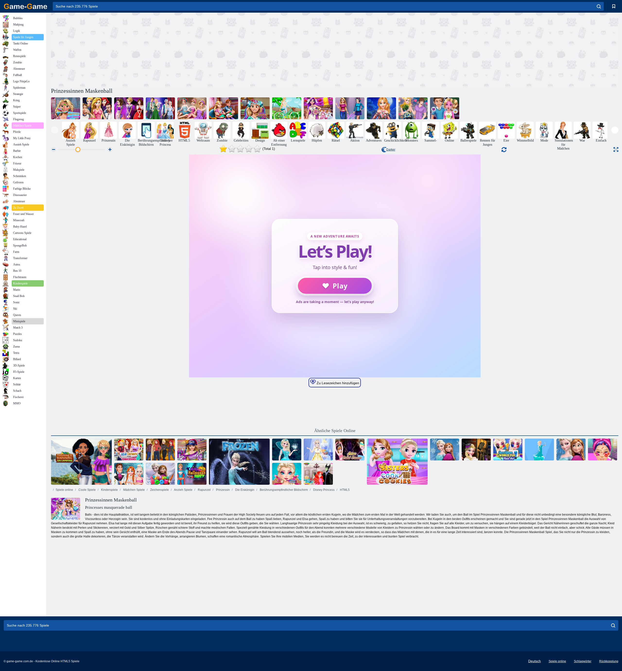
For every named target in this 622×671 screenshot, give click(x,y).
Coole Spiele (87, 490)
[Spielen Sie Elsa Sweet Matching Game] (239, 462)
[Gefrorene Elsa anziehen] (286, 449)
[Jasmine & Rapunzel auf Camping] (81, 462)
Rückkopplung (608, 661)
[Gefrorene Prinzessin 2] (318, 449)
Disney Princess (323, 490)
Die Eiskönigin (244, 490)
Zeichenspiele (159, 490)
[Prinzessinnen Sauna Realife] (192, 108)
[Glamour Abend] (128, 108)
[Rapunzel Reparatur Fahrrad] (286, 108)
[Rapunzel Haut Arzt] (65, 108)
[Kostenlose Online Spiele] (25, 6)
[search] (599, 6)
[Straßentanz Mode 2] (192, 449)
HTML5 (344, 490)
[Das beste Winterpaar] (160, 108)
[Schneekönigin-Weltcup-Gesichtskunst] (507, 449)
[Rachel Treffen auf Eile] (97, 108)
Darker (390, 149)
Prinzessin (222, 490)
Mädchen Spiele (133, 490)
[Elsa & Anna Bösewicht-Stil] (444, 449)
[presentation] (54, 130)
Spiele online (64, 490)
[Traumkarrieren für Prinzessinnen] (128, 449)
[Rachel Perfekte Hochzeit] (318, 108)
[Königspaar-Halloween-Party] (192, 474)
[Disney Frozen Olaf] (571, 449)
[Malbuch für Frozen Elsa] (160, 474)
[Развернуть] (615, 149)
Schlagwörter (582, 661)
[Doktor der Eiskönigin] (602, 449)
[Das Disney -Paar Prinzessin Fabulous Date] (413, 108)
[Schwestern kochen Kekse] (397, 462)
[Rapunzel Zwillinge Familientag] (223, 108)
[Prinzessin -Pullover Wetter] (160, 449)
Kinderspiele (109, 490)
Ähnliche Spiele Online (334, 430)
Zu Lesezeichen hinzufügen (337, 383)
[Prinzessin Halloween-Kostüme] (476, 449)
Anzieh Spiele (182, 490)
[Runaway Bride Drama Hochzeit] (128, 474)
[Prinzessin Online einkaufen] (381, 108)
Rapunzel (204, 490)
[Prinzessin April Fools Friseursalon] (318, 474)
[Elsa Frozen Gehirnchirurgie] (286, 474)
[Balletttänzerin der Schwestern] (349, 449)
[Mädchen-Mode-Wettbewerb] (349, 108)
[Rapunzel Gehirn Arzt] (255, 108)
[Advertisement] (193, 49)
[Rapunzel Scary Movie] (444, 108)
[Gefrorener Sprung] (539, 449)
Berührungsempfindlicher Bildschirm (283, 490)
